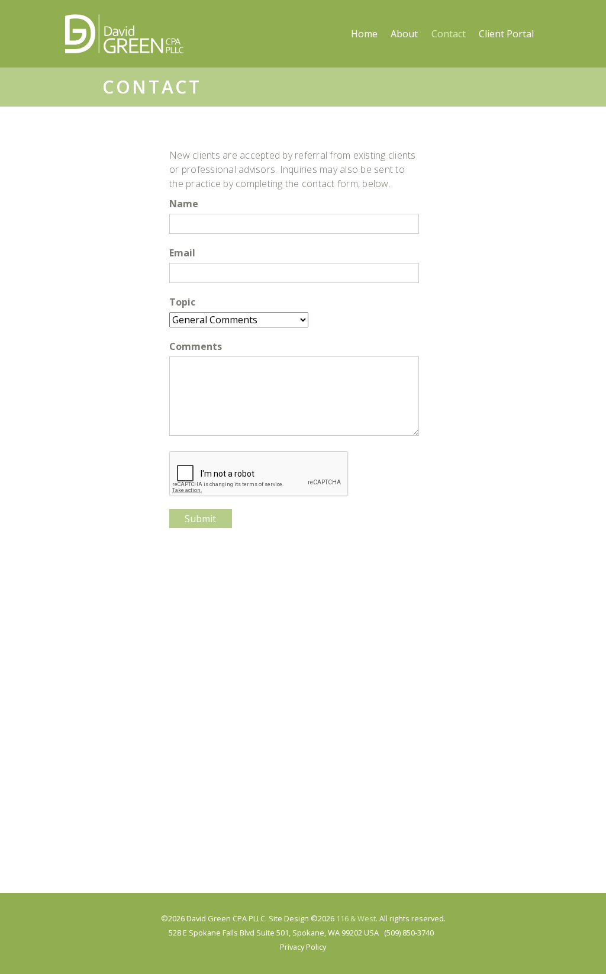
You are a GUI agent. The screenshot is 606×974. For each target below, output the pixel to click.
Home (364, 33)
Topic (182, 301)
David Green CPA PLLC (124, 33)
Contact (448, 33)
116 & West (356, 918)
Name (183, 203)
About (404, 33)
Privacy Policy (303, 946)
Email (182, 252)
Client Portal (506, 33)
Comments (195, 346)
